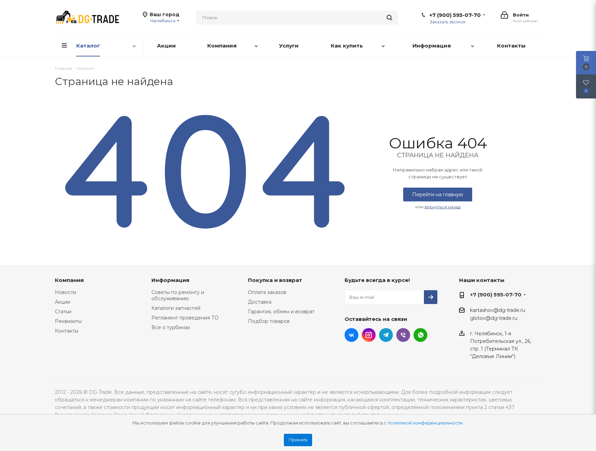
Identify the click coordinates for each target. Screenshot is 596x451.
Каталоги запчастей (175, 308)
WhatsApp (420, 335)
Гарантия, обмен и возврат (281, 311)
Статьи (63, 311)
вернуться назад (442, 206)
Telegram (386, 335)
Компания (69, 280)
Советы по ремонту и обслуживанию (177, 295)
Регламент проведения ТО (185, 318)
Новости (65, 292)
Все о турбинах (170, 327)
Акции (62, 302)
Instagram (369, 335)
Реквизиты (68, 321)
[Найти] (389, 17)
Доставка (259, 302)
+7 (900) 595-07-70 (455, 15)
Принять (298, 439)
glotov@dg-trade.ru (493, 318)
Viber (403, 335)
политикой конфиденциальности (425, 423)
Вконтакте (351, 335)
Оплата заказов (267, 292)
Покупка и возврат (275, 280)
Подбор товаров (269, 321)
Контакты (66, 331)
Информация (170, 280)
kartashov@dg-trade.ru (497, 310)
